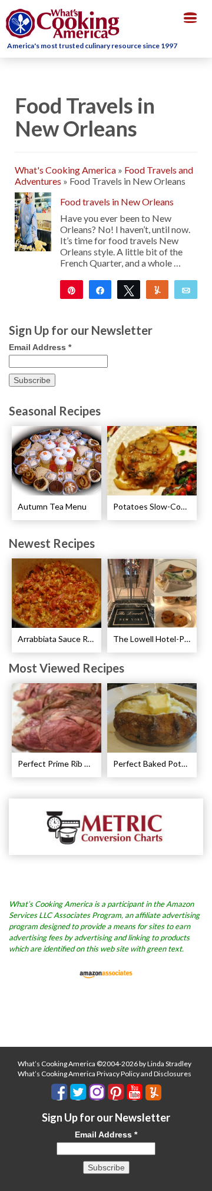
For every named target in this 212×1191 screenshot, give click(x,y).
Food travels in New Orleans (117, 201)
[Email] (186, 289)
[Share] (100, 289)
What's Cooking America (65, 169)
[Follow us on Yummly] (153, 1092)
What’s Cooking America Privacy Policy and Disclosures (104, 1073)
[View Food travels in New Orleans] (33, 220)
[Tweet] (129, 289)
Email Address (40, 347)
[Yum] (157, 289)
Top (198, 1175)
